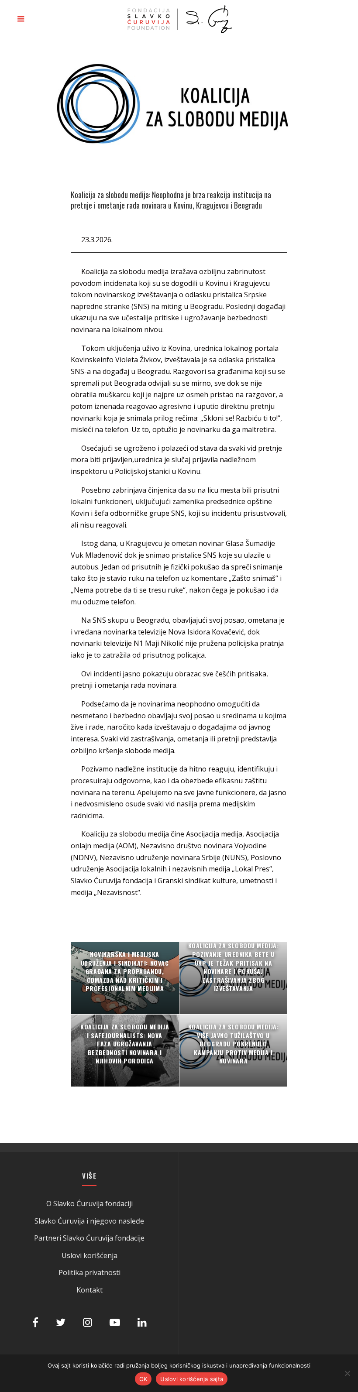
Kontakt (89, 1290)
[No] (347, 1373)
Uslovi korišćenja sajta (191, 1378)
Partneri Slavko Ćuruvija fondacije (89, 1238)
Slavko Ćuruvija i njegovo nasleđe (89, 1221)
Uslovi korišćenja (89, 1255)
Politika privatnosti (89, 1272)
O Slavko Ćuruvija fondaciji (89, 1203)
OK (143, 1378)
